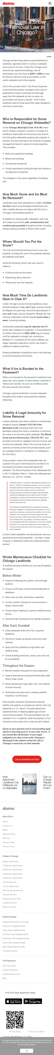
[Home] (8, 3)
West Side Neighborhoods (14, 946)
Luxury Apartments (11, 886)
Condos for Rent (10, 902)
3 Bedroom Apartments (13, 873)
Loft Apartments (9, 882)
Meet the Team (9, 834)
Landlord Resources (11, 974)
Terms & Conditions (37, 1031)
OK (27, 1051)
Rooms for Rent (9, 906)
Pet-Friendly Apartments (13, 890)
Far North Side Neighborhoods (15, 934)
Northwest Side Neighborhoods (16, 938)
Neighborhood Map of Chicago (16, 921)
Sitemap (6, 838)
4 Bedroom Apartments (13, 877)
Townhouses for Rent (12, 898)
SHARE (49, 56)
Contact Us (7, 825)
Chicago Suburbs (10, 950)
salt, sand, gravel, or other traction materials (28, 380)
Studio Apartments (10, 861)
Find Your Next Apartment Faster (20, 992)
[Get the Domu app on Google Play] (33, 1001)
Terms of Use (8, 846)
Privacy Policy (9, 842)
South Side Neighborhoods (14, 942)
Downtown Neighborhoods (14, 925)
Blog (4, 978)
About (5, 821)
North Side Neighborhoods (14, 930)
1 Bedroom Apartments (13, 865)
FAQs (5, 829)
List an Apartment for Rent (27, 759)
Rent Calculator (9, 965)
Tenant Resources (10, 969)
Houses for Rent (10, 894)
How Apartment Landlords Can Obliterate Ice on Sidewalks (11, 782)
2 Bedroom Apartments (13, 869)
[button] (49, 3)
